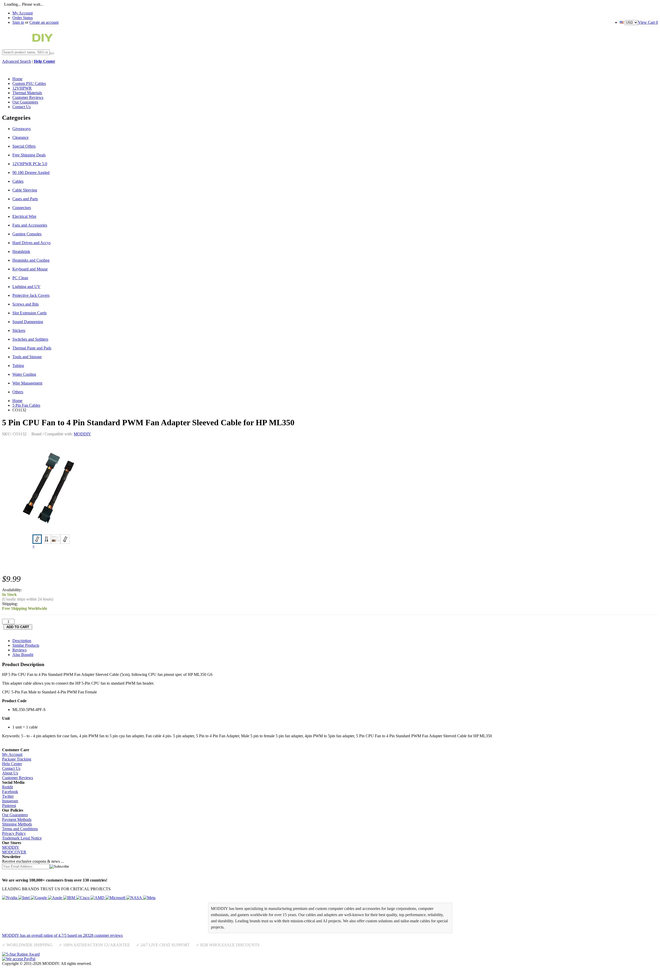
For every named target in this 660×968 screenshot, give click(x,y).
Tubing (18, 365)
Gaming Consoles (27, 234)
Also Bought (22, 654)
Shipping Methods (17, 824)
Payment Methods (16, 819)
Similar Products (25, 645)
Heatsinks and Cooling (31, 260)
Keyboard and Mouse (30, 269)
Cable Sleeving (24, 190)
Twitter (8, 796)
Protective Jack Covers (31, 295)
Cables (17, 181)
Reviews (19, 650)
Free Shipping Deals (29, 155)
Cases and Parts (25, 199)
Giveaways (21, 128)
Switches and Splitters (30, 339)
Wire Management (27, 383)
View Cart (648, 22)
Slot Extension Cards (29, 313)
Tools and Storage (27, 357)
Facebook (10, 791)
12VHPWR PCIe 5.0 (29, 164)
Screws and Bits (25, 304)
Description (21, 640)
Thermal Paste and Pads (31, 348)
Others (17, 392)
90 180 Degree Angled (31, 172)
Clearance (20, 137)
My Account (22, 13)
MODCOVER (14, 852)
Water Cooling (24, 374)
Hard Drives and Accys (31, 243)
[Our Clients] (78, 897)
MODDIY (82, 434)
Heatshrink (21, 251)
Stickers (18, 330)
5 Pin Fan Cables (26, 405)
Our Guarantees (15, 815)
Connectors (21, 207)
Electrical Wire (24, 216)
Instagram (10, 801)
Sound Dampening (27, 321)
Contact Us (11, 768)
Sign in (18, 22)
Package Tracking (16, 759)
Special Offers (24, 146)
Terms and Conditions (20, 829)
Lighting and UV (26, 286)
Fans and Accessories (29, 225)
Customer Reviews (17, 777)
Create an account (44, 22)
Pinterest (9, 805)
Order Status (22, 17)
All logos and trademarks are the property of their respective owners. (148, 963)
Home (17, 400)
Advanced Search (16, 61)
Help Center (12, 764)
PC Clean (20, 278)
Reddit (7, 787)
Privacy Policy (14, 833)
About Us (10, 773)
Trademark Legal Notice (22, 838)
